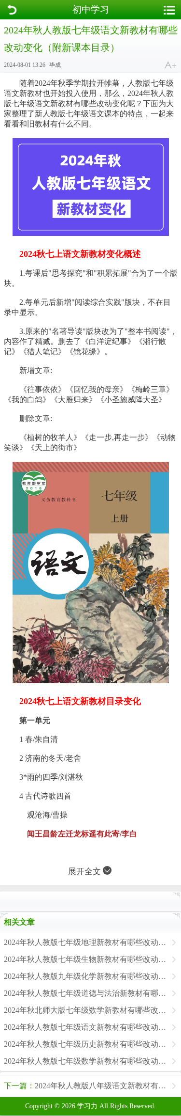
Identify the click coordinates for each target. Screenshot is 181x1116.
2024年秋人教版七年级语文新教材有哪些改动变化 (85, 1027)
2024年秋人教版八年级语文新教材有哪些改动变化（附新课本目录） (92, 1086)
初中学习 (90, 9)
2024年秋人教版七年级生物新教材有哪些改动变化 (85, 959)
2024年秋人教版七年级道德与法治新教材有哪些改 (85, 993)
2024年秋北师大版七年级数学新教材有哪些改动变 (85, 1010)
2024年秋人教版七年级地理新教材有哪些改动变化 (85, 942)
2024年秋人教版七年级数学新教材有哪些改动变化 (85, 1061)
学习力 (87, 1106)
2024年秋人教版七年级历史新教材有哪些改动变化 (85, 1044)
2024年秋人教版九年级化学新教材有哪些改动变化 (85, 976)
